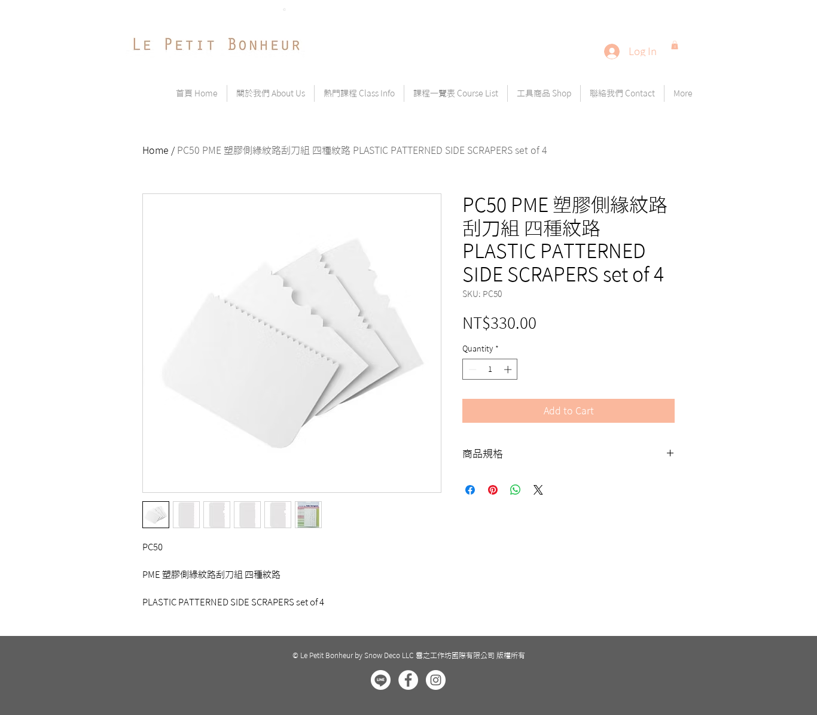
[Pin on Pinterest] (493, 490)
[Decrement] (471, 369)
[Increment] (509, 369)
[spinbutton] (490, 369)
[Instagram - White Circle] (436, 680)
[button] (674, 45)
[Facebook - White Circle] (408, 680)
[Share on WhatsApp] (515, 490)
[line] (381, 680)
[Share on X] (538, 490)
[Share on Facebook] (470, 490)
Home (155, 150)
